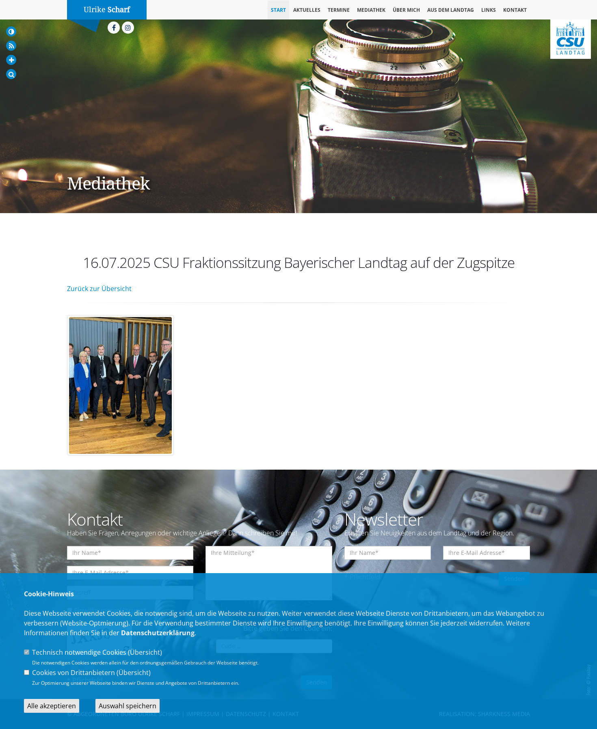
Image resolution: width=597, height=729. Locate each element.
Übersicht (145, 652)
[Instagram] (128, 28)
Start (278, 9)
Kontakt (515, 9)
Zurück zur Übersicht (99, 288)
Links (488, 9)
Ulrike (107, 9)
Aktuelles (306, 9)
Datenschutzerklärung (158, 632)
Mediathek (371, 9)
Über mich (406, 9)
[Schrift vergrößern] (11, 60)
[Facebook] (114, 28)
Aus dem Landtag (450, 9)
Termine (339, 9)
